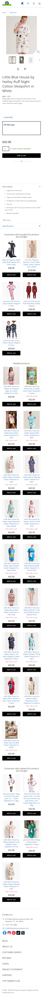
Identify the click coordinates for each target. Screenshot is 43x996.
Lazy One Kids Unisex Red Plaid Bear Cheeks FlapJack (31, 303)
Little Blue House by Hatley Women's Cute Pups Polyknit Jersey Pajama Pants (32, 611)
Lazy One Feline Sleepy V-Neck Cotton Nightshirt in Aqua (31, 842)
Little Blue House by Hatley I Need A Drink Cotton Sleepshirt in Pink (32, 522)
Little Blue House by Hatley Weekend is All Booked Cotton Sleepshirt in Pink (11, 843)
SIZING (5, 964)
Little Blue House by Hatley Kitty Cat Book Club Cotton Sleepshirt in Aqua (31, 389)
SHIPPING (7, 975)
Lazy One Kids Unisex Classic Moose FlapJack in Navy (11, 342)
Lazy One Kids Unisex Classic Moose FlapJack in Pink (11, 303)
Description (7, 186)
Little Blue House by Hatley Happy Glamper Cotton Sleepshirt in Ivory (11, 478)
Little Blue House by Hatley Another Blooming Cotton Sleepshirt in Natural (32, 699)
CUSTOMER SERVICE (12, 952)
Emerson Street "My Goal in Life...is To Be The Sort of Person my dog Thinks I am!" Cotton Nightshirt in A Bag (31, 799)
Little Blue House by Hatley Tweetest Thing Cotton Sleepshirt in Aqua (31, 655)
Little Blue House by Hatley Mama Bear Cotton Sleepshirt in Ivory (11, 434)
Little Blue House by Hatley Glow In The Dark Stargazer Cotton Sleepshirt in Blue (11, 655)
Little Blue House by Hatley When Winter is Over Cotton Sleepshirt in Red (11, 699)
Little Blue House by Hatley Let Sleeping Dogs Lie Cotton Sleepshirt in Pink (11, 389)
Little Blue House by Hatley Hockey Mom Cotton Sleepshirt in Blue (31, 434)
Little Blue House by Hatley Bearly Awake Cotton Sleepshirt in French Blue (31, 566)
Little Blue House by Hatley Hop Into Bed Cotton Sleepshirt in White (11, 743)
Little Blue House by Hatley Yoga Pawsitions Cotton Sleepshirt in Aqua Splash (11, 522)
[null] (18, 69)
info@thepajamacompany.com (17, 928)
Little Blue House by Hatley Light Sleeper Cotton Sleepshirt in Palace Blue (11, 566)
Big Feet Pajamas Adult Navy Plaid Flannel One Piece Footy (11, 262)
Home (4, 12)
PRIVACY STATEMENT (12, 969)
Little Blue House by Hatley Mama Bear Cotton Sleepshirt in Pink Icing (11, 611)
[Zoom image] (39, 52)
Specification (7, 226)
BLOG (5, 941)
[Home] (5, 3)
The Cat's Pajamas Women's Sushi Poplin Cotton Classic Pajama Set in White (31, 263)
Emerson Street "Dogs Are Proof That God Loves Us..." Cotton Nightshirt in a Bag (11, 797)
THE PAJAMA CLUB (11, 981)
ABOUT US (7, 946)
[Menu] (39, 3)
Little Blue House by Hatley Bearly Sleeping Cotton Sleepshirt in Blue (31, 478)
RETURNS (6, 958)
